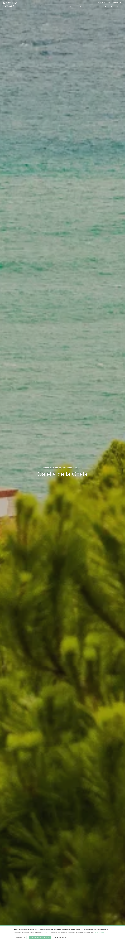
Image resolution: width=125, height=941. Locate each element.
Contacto (109, 2)
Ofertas (106, 7)
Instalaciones (91, 7)
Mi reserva (115, 2)
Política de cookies (99, 932)
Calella (113, 7)
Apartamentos (74, 7)
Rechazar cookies (60, 937)
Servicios (82, 7)
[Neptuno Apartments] (10, 4)
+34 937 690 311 (101, 2)
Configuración (20, 937)
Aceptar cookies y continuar (39, 937)
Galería (100, 7)
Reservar (119, 7)
